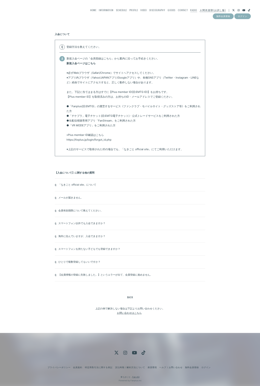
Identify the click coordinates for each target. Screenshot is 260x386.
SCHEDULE (121, 10)
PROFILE (133, 10)
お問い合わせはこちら (129, 312)
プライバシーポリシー (59, 367)
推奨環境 (152, 367)
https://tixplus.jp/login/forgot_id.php (89, 139)
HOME (93, 10)
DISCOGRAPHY (157, 10)
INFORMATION (106, 10)
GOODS (171, 10)
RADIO (193, 10)
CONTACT (183, 10)
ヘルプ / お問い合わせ (170, 367)
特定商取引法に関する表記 (98, 367)
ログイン (242, 16)
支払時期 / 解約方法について (130, 367)
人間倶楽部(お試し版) (213, 10)
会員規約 (77, 367)
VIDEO (143, 10)
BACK (130, 297)
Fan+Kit (136, 377)
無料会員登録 (223, 16)
